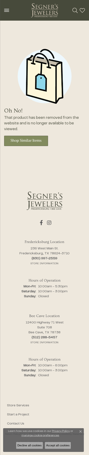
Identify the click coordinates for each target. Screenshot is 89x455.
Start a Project (18, 414)
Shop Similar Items (26, 141)
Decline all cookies (29, 445)
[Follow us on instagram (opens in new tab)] (49, 222)
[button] (75, 10)
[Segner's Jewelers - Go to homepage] (44, 201)
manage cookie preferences (40, 435)
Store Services (18, 405)
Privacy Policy (61, 431)
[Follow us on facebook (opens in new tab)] (41, 222)
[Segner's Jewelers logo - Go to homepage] (44, 10)
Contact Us (15, 423)
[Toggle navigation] (6, 10)
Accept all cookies (58, 445)
